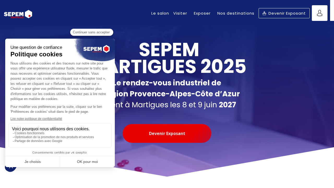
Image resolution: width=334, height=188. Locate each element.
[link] (160, 13)
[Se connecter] (319, 13)
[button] (284, 13)
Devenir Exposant (167, 133)
